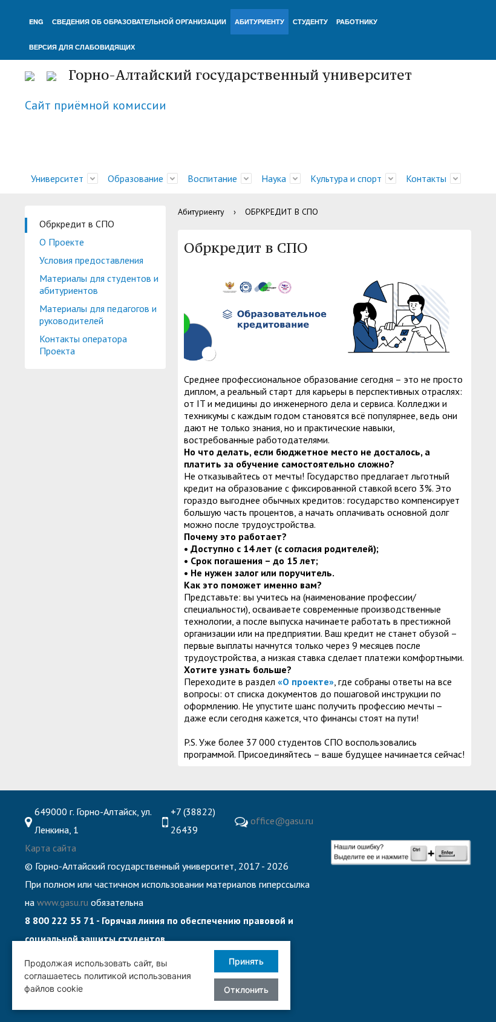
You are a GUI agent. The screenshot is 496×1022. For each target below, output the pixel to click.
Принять (246, 961)
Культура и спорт (346, 178)
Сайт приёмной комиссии (95, 105)
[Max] (342, 830)
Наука (273, 178)
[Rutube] (434, 812)
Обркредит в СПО (76, 224)
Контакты (426, 178)
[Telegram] (386, 812)
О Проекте (61, 242)
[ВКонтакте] (363, 812)
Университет (57, 178)
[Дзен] (457, 812)
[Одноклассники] (410, 812)
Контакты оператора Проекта (83, 345)
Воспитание (212, 178)
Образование (135, 178)
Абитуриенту (201, 211)
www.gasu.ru (62, 902)
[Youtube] (339, 812)
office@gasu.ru (281, 821)
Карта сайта (50, 848)
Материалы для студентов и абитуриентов (98, 284)
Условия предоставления (91, 260)
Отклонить (246, 990)
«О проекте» (306, 681)
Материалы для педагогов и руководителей (98, 314)
